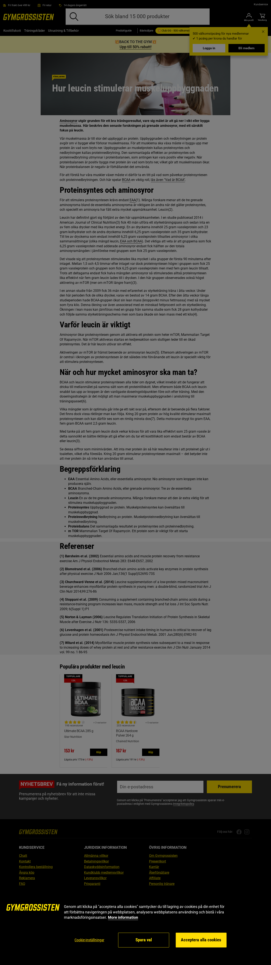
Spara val (144, 939)
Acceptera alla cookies (201, 939)
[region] (135, 926)
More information (123, 917)
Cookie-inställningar (89, 940)
